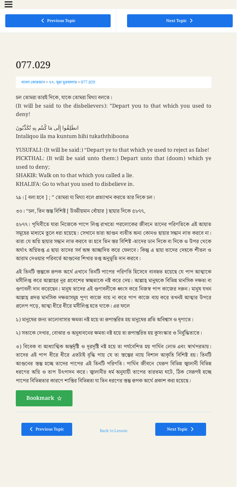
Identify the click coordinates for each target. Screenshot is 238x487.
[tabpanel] (113, 250)
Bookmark (40, 398)
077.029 (88, 82)
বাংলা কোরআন (33, 82)
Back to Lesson (113, 431)
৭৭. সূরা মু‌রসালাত (63, 82)
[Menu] (8, 4)
